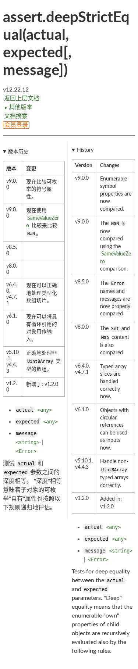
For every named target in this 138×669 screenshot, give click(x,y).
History (85, 150)
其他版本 (18, 107)
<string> (27, 442)
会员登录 (16, 125)
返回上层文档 (21, 98)
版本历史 (18, 151)
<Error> (26, 451)
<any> (44, 410)
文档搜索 (16, 116)
